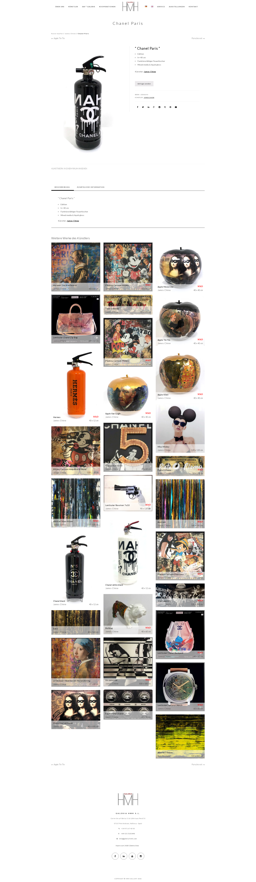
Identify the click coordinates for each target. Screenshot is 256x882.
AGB (127, 846)
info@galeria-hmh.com (128, 839)
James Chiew (70, 33)
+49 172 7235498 (128, 834)
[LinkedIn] (123, 856)
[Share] (137, 107)
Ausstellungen (177, 6)
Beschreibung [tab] (62, 187)
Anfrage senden (144, 84)
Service (161, 6)
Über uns (59, 6)
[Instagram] (140, 856)
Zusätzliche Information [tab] (91, 187)
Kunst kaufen (57, 33)
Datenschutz (134, 846)
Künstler (73, 6)
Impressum (120, 846)
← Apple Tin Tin (58, 38)
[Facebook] (115, 856)
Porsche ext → (198, 38)
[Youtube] (132, 856)
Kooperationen (107, 6)
